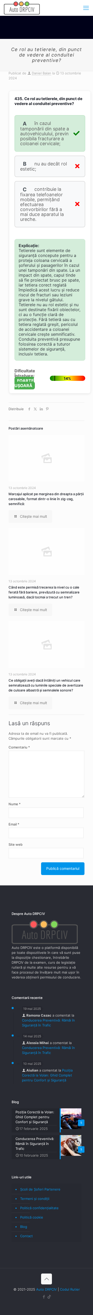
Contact (26, 1236)
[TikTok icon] (49, 1296)
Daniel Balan (41, 73)
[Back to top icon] (46, 1279)
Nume (15, 804)
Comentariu (19, 747)
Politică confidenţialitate (39, 1208)
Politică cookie (31, 1217)
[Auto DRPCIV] (22, 7)
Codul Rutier (70, 1289)
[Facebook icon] (44, 1296)
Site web (15, 844)
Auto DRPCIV (46, 1289)
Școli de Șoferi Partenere (40, 1189)
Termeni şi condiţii (34, 1199)
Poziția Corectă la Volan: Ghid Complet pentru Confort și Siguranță (47, 1075)
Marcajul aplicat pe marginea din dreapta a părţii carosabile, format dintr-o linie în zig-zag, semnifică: (46, 499)
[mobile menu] (86, 7)
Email (14, 824)
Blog (23, 1227)
